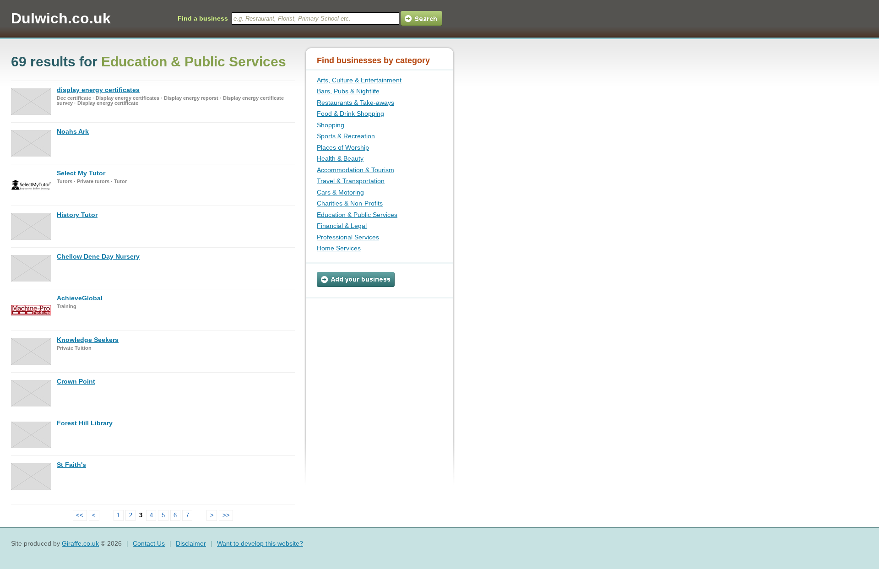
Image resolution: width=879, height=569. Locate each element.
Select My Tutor (81, 173)
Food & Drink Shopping (350, 113)
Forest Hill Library (85, 423)
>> (226, 515)
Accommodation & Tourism (355, 169)
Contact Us (149, 543)
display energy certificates (98, 89)
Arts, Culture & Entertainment (359, 80)
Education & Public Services (357, 214)
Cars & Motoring (340, 192)
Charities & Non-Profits (350, 203)
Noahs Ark (73, 131)
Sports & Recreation (346, 136)
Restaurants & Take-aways (355, 102)
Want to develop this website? (260, 543)
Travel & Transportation (351, 180)
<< (79, 515)
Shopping (330, 125)
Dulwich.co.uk (61, 18)
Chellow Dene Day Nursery (98, 256)
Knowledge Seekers (88, 339)
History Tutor (77, 214)
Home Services (339, 248)
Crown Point (76, 381)
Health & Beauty (340, 158)
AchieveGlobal (80, 298)
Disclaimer (191, 543)
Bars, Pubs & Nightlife (348, 91)
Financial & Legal (342, 225)
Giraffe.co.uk (80, 543)
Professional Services (348, 237)
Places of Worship (343, 147)
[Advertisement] (374, 355)
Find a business (203, 18)
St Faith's (71, 464)
